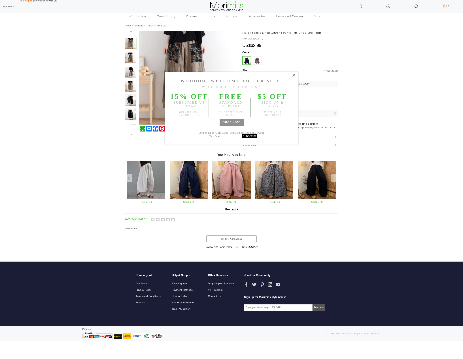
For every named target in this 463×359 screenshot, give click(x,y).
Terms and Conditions (148, 296)
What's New (137, 16)
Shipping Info (179, 283)
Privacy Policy (143, 289)
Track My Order (181, 308)
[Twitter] (254, 284)
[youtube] (278, 284)
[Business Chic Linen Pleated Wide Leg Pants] (189, 198)
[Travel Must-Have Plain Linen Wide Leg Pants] (231, 198)
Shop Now (231, 122)
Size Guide (332, 71)
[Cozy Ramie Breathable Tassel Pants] (317, 198)
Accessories (256, 16)
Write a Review (231, 239)
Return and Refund (183, 302)
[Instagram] (270, 284)
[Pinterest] (262, 284)
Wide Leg (161, 25)
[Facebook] (246, 284)
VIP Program (215, 289)
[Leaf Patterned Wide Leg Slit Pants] (274, 198)
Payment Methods (182, 289)
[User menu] (360, 7)
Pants (150, 25)
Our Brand (142, 283)
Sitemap (140, 302)
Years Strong (166, 16)
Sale (317, 16)
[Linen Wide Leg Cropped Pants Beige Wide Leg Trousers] (146, 198)
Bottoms (231, 16)
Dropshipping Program (221, 283)
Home (128, 25)
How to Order (179, 296)
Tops (211, 16)
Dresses (191, 16)
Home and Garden (289, 16)
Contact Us (214, 296)
